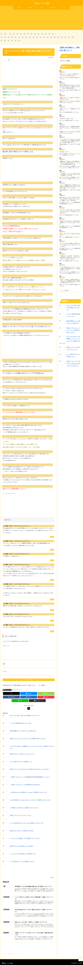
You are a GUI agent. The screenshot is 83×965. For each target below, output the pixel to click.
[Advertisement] (41, 20)
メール (4, 671)
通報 (29, 526)
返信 (52, 536)
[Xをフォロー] (28, 708)
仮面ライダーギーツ (7, 689)
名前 (4, 664)
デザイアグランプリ (17, 689)
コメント (6, 645)
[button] (79, 290)
